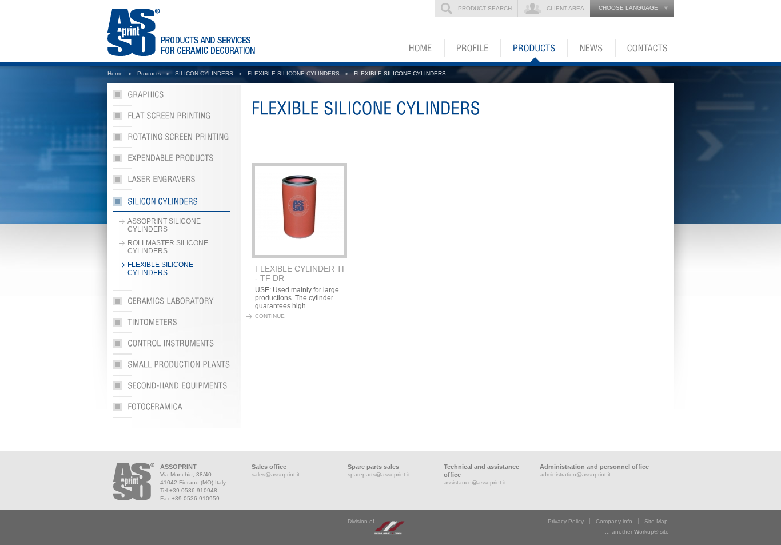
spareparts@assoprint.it (379, 474)
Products (149, 73)
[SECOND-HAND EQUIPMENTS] (171, 389)
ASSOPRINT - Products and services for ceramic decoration (198, 31)
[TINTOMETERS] (171, 325)
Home (115, 73)
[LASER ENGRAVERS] (171, 182)
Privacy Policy (566, 521)
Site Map (656, 521)
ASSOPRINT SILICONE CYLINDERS (164, 225)
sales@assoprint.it (276, 474)
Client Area (565, 8)
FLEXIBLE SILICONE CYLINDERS (294, 73)
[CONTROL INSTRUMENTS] (171, 347)
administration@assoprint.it (575, 474)
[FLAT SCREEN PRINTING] (171, 119)
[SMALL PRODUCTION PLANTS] (171, 368)
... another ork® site (637, 531)
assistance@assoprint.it (475, 482)
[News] (592, 48)
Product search (485, 8)
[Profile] (473, 48)
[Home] (421, 48)
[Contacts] (645, 48)
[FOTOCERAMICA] (171, 410)
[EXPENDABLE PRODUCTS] (171, 161)
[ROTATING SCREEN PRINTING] (171, 140)
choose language (628, 8)
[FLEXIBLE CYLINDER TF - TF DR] (299, 210)
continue (270, 316)
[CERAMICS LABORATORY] (171, 304)
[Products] (534, 48)
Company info (614, 521)
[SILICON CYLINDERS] (171, 204)
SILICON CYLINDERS (204, 73)
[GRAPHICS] (171, 98)
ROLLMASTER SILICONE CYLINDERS (167, 247)
